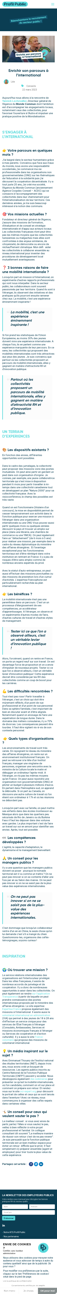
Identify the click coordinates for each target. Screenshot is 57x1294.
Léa (13, 81)
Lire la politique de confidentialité (17, 1281)
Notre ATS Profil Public (14, 1232)
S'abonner (9, 1218)
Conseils (31, 86)
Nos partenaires (11, 1236)
